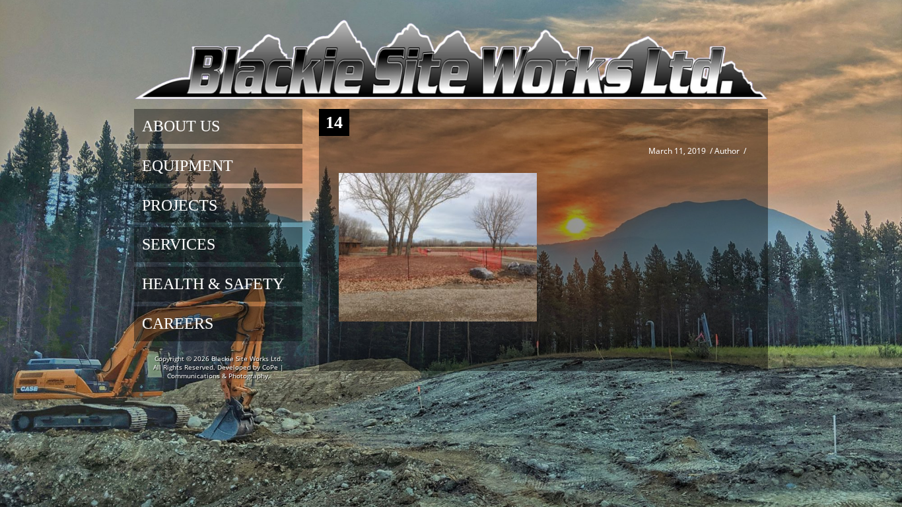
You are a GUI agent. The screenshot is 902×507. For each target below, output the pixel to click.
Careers (177, 323)
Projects (179, 205)
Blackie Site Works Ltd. (247, 358)
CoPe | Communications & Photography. (225, 371)
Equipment (187, 165)
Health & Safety (213, 283)
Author (727, 150)
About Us (181, 126)
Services (178, 244)
